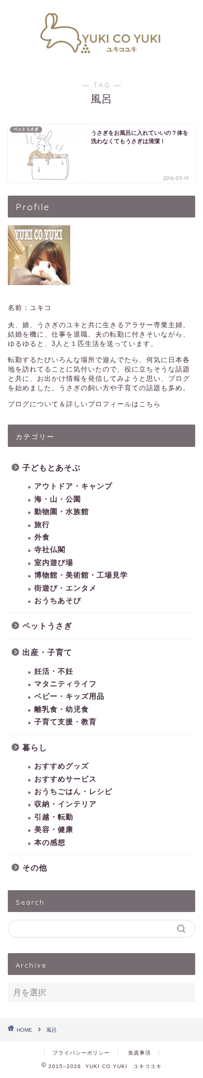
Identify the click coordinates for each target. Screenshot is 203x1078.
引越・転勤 (53, 817)
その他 (34, 867)
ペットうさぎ (47, 625)
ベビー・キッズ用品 (69, 696)
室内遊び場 (53, 563)
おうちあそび (57, 601)
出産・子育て (47, 652)
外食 (42, 537)
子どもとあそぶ (51, 467)
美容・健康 (53, 829)
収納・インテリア (65, 804)
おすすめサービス (65, 779)
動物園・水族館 (61, 512)
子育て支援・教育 (65, 722)
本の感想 (50, 842)
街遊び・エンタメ (65, 588)
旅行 (42, 525)
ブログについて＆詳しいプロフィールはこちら (84, 404)
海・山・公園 (57, 499)
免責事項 (139, 1053)
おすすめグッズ (61, 766)
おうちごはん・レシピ (73, 791)
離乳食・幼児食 (61, 709)
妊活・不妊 (53, 671)
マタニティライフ (65, 684)
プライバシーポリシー (81, 1053)
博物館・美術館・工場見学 (81, 575)
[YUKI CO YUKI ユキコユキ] (102, 59)
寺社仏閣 (50, 550)
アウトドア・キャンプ (73, 486)
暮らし (34, 747)
